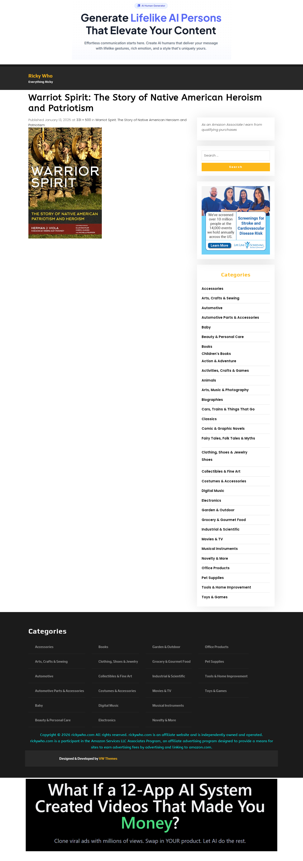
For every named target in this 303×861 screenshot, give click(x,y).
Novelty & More (215, 558)
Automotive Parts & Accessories (230, 317)
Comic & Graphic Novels (223, 428)
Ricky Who (40, 76)
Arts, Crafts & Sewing (220, 298)
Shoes (207, 459)
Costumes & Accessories (224, 481)
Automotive (212, 308)
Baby (206, 327)
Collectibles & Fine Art (221, 471)
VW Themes (107, 758)
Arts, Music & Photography (225, 390)
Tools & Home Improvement (226, 587)
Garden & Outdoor (218, 510)
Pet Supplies (213, 577)
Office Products (216, 568)
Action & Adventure (219, 361)
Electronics (211, 500)
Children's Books (216, 353)
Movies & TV (212, 539)
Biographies (212, 399)
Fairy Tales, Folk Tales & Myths (228, 438)
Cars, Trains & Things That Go (228, 409)
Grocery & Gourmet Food (224, 519)
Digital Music (213, 490)
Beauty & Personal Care (223, 336)
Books (207, 346)
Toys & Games (215, 597)
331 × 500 (83, 119)
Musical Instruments (220, 548)
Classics (209, 419)
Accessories (212, 288)
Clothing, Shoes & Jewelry (224, 452)
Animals (209, 380)
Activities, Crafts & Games (225, 370)
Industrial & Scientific (221, 529)
